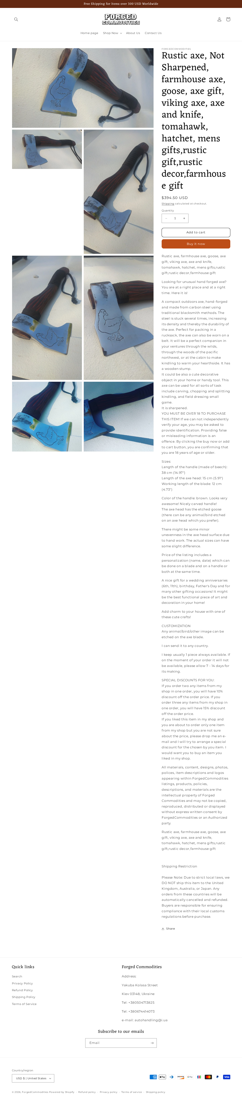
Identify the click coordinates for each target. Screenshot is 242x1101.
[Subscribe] (152, 1043)
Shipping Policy (23, 997)
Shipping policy (155, 1092)
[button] (16, 19)
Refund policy (87, 1092)
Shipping (168, 203)
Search (17, 976)
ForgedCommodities (35, 1092)
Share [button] (170, 928)
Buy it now (196, 244)
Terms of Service (24, 1004)
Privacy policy (109, 1092)
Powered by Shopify (61, 1092)
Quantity (168, 210)
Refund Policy (22, 990)
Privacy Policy (22, 983)
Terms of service (131, 1092)
